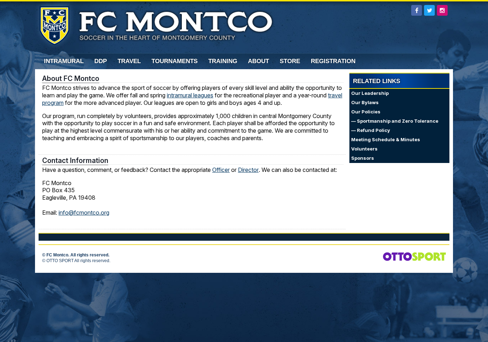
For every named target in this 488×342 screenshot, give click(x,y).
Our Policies (365, 111)
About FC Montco (70, 78)
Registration (333, 61)
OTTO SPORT (60, 260)
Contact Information (75, 160)
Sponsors (362, 158)
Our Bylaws (365, 102)
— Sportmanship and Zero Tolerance (394, 121)
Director (248, 169)
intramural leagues (190, 95)
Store (290, 61)
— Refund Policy (370, 130)
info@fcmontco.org (84, 212)
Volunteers (364, 149)
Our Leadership (370, 93)
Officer (221, 169)
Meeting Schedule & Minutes (385, 139)
